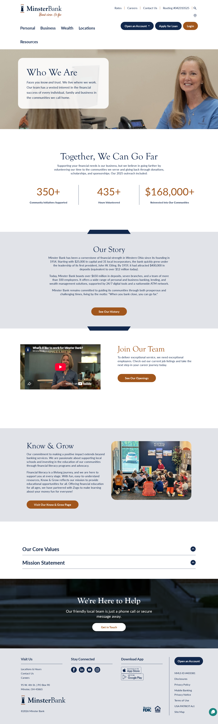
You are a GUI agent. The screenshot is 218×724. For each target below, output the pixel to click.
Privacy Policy (182, 684)
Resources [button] (29, 41)
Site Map (179, 712)
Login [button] (190, 26)
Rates (118, 8)
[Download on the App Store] (131, 670)
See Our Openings (137, 378)
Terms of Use (181, 700)
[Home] (41, 10)
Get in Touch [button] (109, 627)
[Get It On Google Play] (132, 676)
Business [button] (48, 28)
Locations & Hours (31, 669)
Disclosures (180, 679)
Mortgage (139, 38)
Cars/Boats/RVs (143, 48)
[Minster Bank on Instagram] (97, 669)
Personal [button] (27, 28)
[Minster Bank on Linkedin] (82, 669)
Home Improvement (145, 43)
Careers (132, 8)
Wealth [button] (67, 28)
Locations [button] (87, 28)
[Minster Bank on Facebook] (74, 669)
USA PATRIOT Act (184, 706)
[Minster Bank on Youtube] (90, 669)
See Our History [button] (109, 311)
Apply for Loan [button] (168, 26)
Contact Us (150, 8)
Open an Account (136, 26)
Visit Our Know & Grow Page (52, 505)
